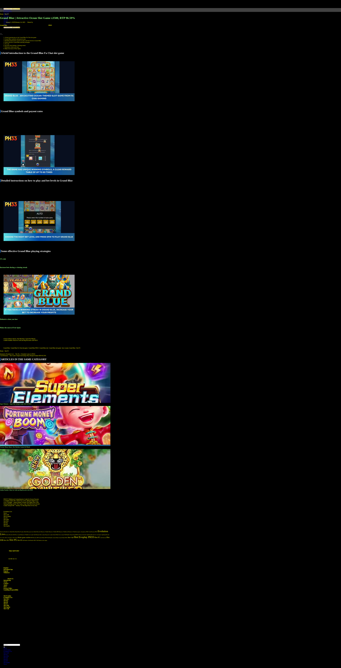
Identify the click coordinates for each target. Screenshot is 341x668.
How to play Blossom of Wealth (21, 534)
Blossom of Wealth (44, 531)
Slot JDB (6, 519)
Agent (5, 585)
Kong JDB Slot (76, 534)
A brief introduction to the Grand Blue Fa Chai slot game (20, 37)
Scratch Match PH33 (63, 537)
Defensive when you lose (12, 47)
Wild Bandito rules (40, 540)
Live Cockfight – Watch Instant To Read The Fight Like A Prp (21, 502)
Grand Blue (6, 348)
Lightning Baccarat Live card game (94, 534)
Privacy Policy (8, 588)
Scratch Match (56, 537)
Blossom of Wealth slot (63, 531)
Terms (5, 582)
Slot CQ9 (6, 13)
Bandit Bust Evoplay (19, 531)
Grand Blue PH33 (33, 348)
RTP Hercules (34, 537)
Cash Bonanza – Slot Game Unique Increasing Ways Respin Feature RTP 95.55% (23, 355)
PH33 (50, 25)
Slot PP (6, 21)
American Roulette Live (5, 531)
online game (14, 537)
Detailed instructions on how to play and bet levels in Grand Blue (23, 40)
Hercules (7, 534)
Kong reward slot (82, 534)
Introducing (7, 580)
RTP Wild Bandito (48, 537)
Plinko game (21, 537)
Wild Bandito (25, 540)
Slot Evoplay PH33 (84, 537)
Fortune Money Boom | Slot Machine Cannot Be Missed (19, 339)
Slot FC (7, 14)
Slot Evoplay (7, 10)
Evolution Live (8, 11)
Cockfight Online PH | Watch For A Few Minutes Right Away (21, 500)
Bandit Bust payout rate (29, 531)
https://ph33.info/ (14, 551)
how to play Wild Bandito (64, 534)
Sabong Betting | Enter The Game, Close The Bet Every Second (22, 504)
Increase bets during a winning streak (15, 45)
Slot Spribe (7, 526)
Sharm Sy (30, 22)
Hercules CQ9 (12, 534)
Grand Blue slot (43, 348)
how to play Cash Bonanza (33, 534)
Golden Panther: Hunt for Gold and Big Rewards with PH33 (21, 340)
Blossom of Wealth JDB (53, 531)
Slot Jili (6, 658)
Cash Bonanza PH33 (93, 531)
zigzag (45, 540)
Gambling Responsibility (11, 590)
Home (1, 14)
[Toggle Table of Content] (1, 34)
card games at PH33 (84, 531)
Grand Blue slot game (55, 348)
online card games (8, 537)
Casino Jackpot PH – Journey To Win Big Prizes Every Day (20, 505)
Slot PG (6, 523)
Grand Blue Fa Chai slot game (19, 348)
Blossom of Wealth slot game (74, 531)
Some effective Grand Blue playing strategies (17, 42)
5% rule (7, 44)
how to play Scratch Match (53, 534)
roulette (28, 537)
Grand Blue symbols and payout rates (15, 39)
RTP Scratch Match (41, 537)
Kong (71, 534)
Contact (6, 583)
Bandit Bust (12, 531)
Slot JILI (6, 521)
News (5, 24)
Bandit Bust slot (37, 531)
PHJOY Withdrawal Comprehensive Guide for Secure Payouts (21, 499)
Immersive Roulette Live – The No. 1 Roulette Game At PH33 (17, 354)
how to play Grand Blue (68, 348)
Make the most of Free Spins (13, 48)
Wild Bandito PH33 (32, 540)
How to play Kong (43, 534)
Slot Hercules (103, 537)
